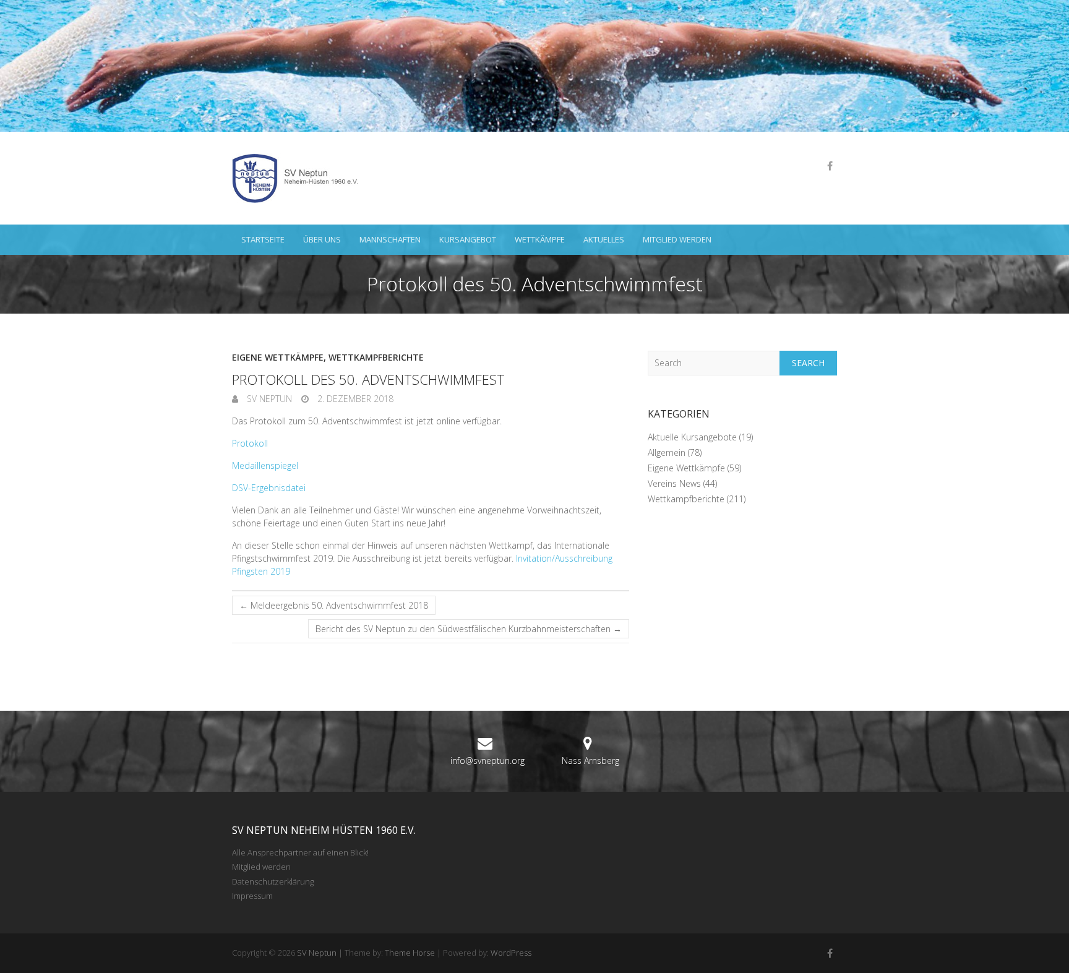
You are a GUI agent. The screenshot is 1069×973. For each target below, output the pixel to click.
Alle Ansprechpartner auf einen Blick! (300, 852)
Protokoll (250, 443)
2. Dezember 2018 (354, 399)
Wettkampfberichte (376, 357)
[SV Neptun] (300, 178)
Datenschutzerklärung (273, 881)
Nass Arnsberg (590, 760)
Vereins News (674, 483)
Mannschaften (390, 239)
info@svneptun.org (487, 760)
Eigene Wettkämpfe (278, 357)
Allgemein (666, 452)
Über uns (322, 239)
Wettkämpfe (540, 239)
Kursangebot (467, 239)
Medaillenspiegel (265, 465)
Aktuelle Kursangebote (692, 437)
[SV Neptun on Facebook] (829, 165)
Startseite (263, 239)
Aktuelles (603, 239)
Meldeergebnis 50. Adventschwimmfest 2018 (333, 605)
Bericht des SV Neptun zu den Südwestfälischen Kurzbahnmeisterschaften (469, 629)
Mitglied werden (677, 239)
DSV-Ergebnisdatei (269, 488)
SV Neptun (268, 399)
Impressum (252, 895)
